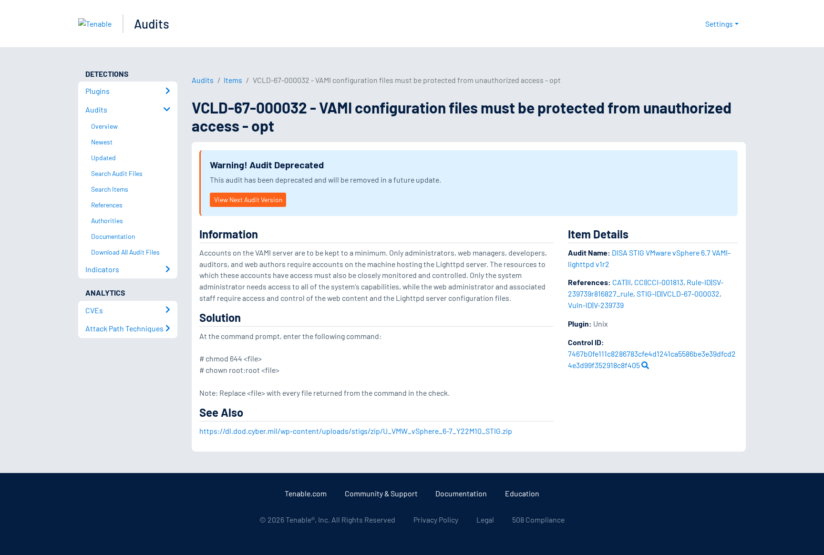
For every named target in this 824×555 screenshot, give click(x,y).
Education (522, 493)
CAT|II (621, 282)
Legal (485, 519)
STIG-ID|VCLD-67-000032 (678, 293)
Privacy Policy (435, 519)
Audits (151, 23)
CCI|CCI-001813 (658, 282)
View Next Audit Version (248, 199)
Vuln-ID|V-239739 (596, 304)
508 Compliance (538, 519)
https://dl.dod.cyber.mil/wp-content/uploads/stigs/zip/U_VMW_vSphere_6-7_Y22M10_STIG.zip (355, 430)
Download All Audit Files (125, 252)
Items (233, 79)
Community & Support (381, 493)
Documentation (461, 493)
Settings (719, 23)
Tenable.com (306, 493)
